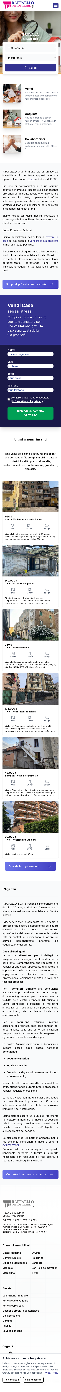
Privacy (7, 1325)
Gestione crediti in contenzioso (21, 1310)
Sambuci (37, 1262)
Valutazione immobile (15, 1295)
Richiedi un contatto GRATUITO (30, 413)
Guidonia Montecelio (15, 1262)
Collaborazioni (11, 1315)
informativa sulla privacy (27, 401)
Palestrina (37, 1257)
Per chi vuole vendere (15, 1300)
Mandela (8, 1267)
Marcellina (9, 1272)
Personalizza (12, 1379)
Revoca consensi (13, 1330)
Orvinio (36, 1252)
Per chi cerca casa (13, 1305)
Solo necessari (33, 1379)
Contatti (7, 1320)
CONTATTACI (11, 1145)
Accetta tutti (11, 1387)
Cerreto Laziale (12, 1257)
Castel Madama (12, 1252)
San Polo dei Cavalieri (45, 1267)
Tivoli (35, 1272)
